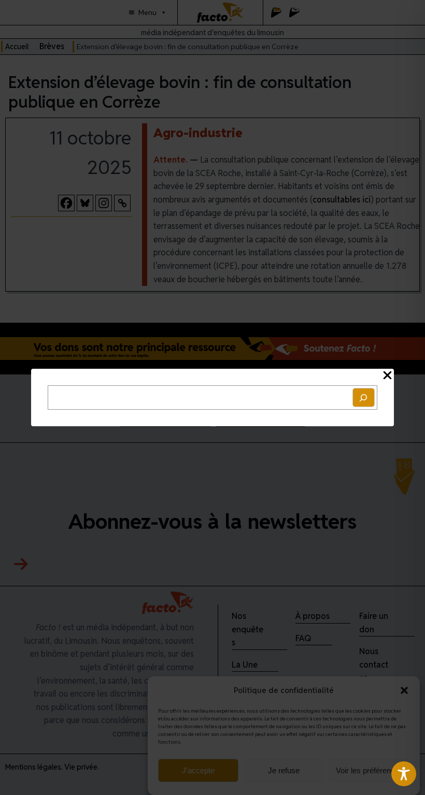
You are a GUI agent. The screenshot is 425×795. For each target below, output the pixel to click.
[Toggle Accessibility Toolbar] (403, 773)
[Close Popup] (387, 376)
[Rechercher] (363, 397)
